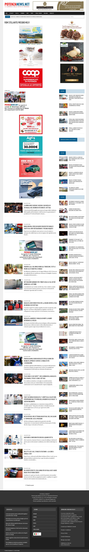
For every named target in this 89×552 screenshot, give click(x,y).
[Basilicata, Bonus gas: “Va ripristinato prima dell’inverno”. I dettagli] (63, 265)
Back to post (30, 485)
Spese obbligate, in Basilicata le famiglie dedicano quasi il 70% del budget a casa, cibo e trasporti (76, 203)
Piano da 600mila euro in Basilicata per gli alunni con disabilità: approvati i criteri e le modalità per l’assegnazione (39, 361)
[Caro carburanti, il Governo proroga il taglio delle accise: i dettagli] (63, 350)
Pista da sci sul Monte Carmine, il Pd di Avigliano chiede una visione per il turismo (76, 409)
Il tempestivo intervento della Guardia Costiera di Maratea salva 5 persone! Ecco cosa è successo (76, 356)
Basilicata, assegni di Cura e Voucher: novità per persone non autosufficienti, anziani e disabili (76, 113)
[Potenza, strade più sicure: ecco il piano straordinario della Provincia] (63, 107)
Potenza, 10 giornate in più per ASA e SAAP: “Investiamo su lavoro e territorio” (76, 129)
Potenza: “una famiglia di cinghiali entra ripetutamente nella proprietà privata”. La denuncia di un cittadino (76, 295)
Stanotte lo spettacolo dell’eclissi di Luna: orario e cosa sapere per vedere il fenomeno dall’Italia (76, 233)
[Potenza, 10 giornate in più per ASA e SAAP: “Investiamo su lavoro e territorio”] (63, 131)
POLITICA (17, 13)
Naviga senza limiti (65, 540)
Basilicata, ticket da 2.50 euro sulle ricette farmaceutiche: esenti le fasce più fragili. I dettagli (76, 159)
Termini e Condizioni (66, 530)
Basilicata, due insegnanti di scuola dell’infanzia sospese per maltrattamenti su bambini (76, 166)
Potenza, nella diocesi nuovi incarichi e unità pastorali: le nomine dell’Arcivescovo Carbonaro (76, 318)
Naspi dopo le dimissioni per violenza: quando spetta (38, 437)
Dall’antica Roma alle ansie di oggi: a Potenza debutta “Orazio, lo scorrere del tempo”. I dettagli (76, 440)
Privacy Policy (64, 533)
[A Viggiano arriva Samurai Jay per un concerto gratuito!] (63, 388)
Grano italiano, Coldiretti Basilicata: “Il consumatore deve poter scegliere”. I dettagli (76, 425)
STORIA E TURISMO (38, 13)
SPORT (27, 13)
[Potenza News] (17, 4)
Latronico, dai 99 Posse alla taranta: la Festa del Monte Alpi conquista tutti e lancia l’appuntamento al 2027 (76, 379)
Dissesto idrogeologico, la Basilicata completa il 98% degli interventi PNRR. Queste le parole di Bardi (76, 394)
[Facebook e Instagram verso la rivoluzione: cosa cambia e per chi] (63, 212)
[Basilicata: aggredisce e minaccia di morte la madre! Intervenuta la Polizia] (13, 325)
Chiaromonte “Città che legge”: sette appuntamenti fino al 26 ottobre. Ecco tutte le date (76, 241)
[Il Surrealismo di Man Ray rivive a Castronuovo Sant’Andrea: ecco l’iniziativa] (63, 335)
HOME (6, 13)
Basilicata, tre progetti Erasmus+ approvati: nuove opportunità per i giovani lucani (75, 181)
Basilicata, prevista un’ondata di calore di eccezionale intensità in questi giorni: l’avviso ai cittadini (76, 226)
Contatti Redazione (65, 536)
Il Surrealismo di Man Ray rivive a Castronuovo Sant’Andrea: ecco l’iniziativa (75, 333)
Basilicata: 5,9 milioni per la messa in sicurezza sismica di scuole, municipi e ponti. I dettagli (76, 174)
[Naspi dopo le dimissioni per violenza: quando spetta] (13, 444)
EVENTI (32, 13)
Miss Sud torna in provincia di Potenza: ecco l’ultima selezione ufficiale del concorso (76, 303)
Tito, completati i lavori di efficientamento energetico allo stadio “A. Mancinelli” (76, 189)
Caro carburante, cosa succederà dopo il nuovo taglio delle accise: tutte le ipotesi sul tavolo (76, 248)
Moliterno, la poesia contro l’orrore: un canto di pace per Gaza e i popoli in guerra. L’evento (76, 364)
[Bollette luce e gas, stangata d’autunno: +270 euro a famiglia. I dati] (13, 458)
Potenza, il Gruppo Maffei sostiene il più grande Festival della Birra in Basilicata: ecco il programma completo (76, 288)
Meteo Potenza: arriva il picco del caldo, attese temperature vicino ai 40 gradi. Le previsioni (76, 341)
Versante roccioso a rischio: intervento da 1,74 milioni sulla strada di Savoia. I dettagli (76, 402)
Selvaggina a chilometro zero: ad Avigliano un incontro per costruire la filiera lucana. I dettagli (76, 256)
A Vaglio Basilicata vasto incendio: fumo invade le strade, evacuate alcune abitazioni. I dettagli (76, 432)
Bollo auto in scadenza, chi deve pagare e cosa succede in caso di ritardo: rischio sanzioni (76, 218)
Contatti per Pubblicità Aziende (68, 526)
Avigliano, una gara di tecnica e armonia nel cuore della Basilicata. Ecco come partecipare (76, 310)
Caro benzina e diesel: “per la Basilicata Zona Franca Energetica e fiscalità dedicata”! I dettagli (76, 448)
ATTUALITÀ (11, 13)
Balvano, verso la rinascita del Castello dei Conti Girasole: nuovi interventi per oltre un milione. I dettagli (76, 271)
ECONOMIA (22, 13)
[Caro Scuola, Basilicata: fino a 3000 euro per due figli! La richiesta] (63, 373)
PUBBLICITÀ (52, 13)
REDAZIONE (46, 13)
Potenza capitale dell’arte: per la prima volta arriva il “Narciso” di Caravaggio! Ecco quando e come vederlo (76, 417)
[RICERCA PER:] (77, 16)
